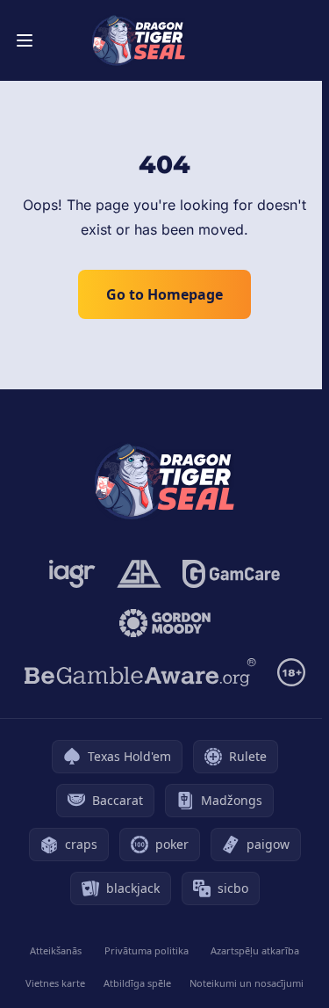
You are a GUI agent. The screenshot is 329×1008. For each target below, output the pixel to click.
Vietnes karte (55, 983)
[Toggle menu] (24, 40)
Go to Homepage (164, 294)
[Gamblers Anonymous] (139, 574)
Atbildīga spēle (137, 983)
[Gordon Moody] (165, 623)
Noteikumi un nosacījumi (247, 983)
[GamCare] (231, 574)
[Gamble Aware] (140, 672)
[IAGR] (72, 574)
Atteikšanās (56, 950)
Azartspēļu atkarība (255, 950)
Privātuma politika (146, 950)
